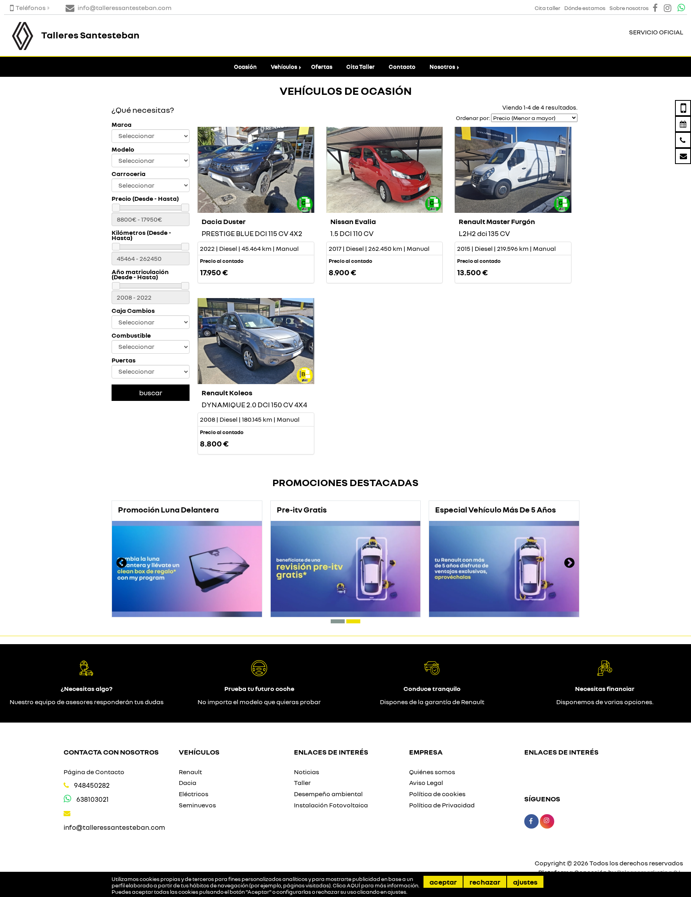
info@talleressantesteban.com (114, 827)
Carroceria (129, 173)
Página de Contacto (94, 772)
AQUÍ (353, 885)
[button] (338, 621)
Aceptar (443, 881)
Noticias (306, 772)
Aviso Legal (426, 783)
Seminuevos (197, 805)
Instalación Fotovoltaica (331, 805)
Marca (122, 124)
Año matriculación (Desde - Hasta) (140, 274)
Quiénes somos (432, 772)
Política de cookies (437, 794)
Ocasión (245, 66)
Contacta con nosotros (111, 751)
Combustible (131, 335)
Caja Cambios (133, 310)
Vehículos (284, 66)
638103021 (92, 799)
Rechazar (484, 881)
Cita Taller (360, 66)
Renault (190, 772)
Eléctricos (193, 794)
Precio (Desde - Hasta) (145, 198)
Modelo (123, 149)
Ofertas (321, 66)
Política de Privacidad (442, 805)
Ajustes (525, 881)
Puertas (124, 360)
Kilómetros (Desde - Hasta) (141, 235)
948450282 (92, 785)
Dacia (187, 783)
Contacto (402, 66)
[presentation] (122, 564)
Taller (302, 783)
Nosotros (442, 66)
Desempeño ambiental (328, 794)
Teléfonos (31, 8)
